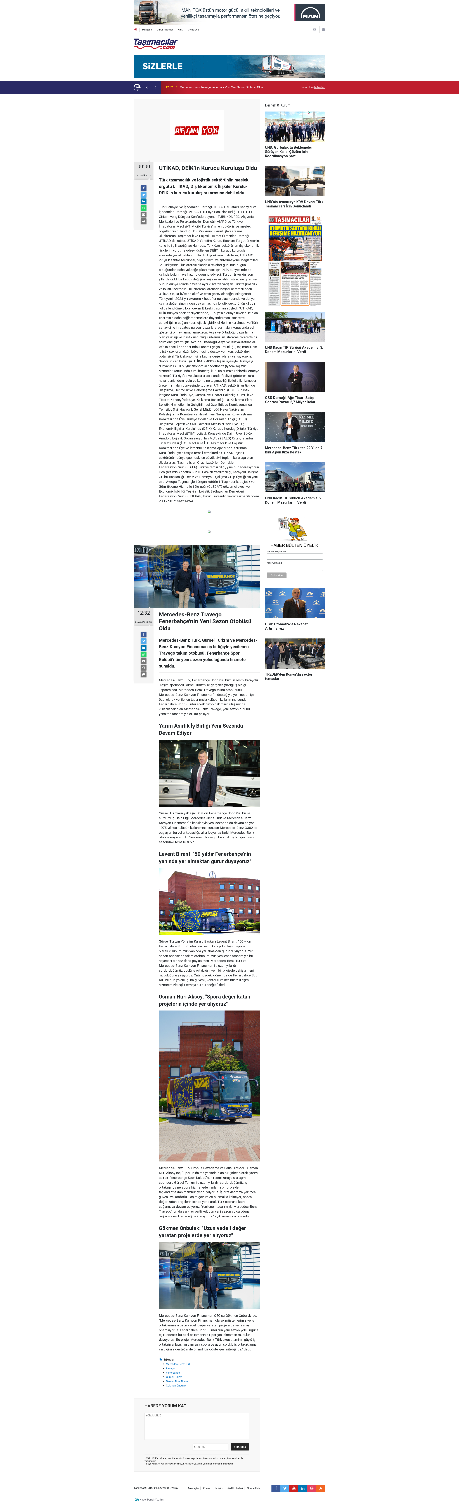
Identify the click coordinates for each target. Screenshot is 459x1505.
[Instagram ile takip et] (311, 1488)
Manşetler (147, 29)
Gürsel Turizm (174, 1377)
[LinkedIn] (143, 201)
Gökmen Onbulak (176, 1385)
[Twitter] (143, 195)
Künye (206, 1488)
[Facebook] (143, 188)
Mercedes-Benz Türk (178, 1364)
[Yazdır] (143, 221)
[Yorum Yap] (143, 674)
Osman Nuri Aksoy (177, 1381)
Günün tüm (313, 87)
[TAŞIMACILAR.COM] (156, 43)
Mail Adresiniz (274, 562)
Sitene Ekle (193, 29)
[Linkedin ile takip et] (302, 1488)
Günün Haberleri (165, 29)
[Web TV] (315, 29)
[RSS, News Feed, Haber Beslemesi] (320, 1488)
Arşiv (180, 29)
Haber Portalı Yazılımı (152, 1499)
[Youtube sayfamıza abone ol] (293, 1488)
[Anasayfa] (136, 29)
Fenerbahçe (173, 1372)
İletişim (219, 1488)
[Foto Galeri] (323, 29)
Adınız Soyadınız (276, 551)
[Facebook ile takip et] (275, 1488)
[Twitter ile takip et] (284, 1488)
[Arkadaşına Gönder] (143, 214)
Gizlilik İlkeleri (235, 1488)
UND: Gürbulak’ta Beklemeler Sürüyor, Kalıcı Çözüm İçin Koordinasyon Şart (226, 87)
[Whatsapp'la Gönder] (143, 208)
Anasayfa (193, 1488)
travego (170, 1368)
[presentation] (146, 87)
